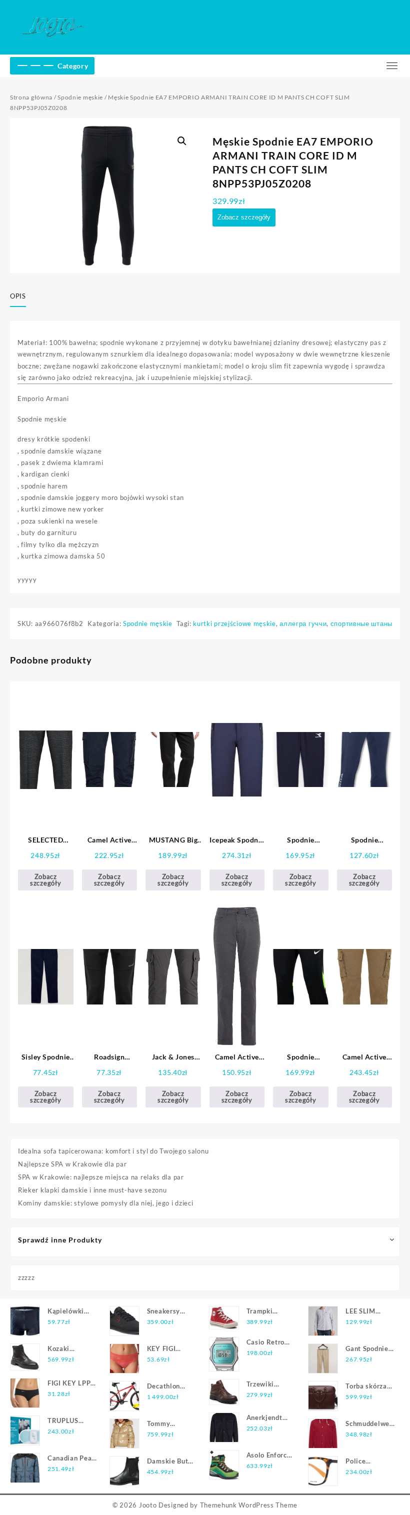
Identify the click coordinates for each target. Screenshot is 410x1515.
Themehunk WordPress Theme (249, 1505)
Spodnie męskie (80, 97)
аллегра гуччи (303, 624)
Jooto (148, 1505)
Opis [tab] (18, 296)
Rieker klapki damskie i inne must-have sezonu (92, 1190)
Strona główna (31, 97)
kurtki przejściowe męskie (234, 624)
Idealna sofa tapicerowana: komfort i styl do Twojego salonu (113, 1151)
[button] (182, 141)
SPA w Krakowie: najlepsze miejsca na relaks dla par (101, 1177)
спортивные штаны (361, 624)
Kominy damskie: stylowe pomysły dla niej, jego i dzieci (106, 1203)
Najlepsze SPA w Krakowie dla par (72, 1164)
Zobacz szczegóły (244, 217)
